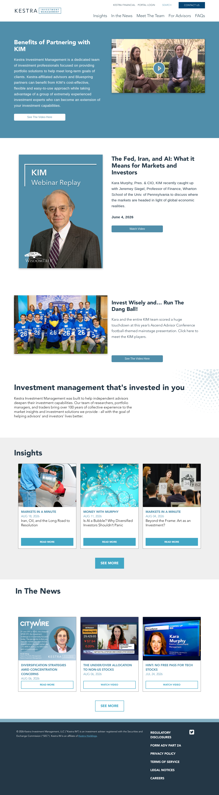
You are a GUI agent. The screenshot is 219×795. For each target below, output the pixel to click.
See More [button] (110, 563)
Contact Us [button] (191, 5)
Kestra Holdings (87, 736)
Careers (157, 778)
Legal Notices (162, 770)
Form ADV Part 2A (165, 745)
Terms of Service (164, 762)
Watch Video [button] (109, 684)
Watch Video (137, 228)
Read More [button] (47, 542)
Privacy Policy (163, 754)
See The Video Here (39, 117)
